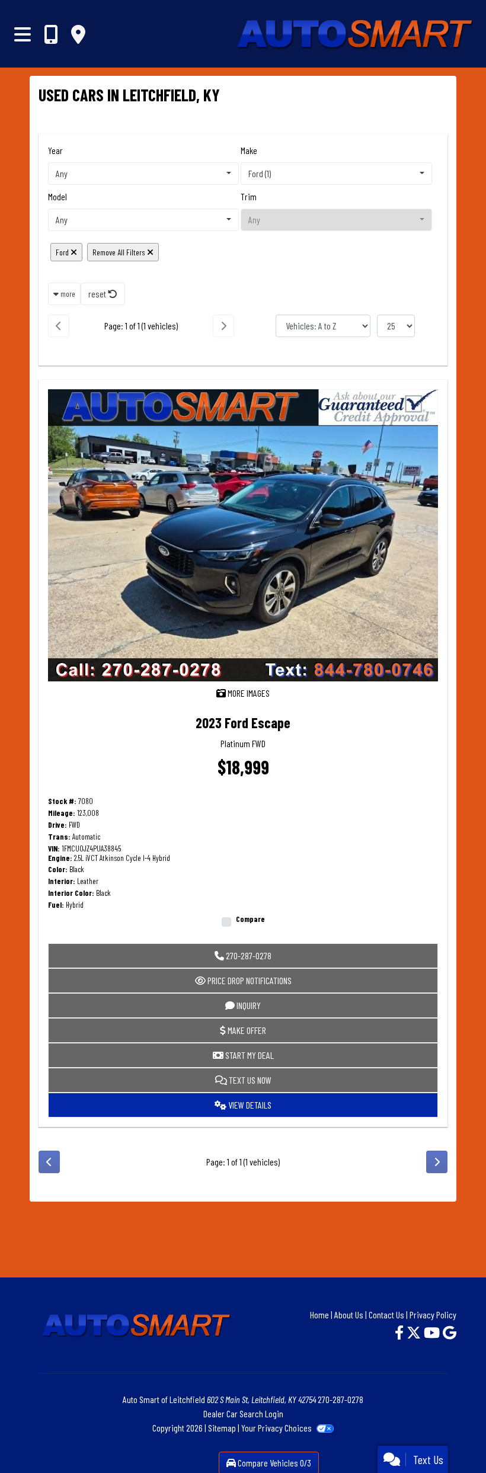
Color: (58, 869)
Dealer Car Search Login (243, 1413)
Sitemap (222, 1427)
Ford (63, 252)
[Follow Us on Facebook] (401, 1332)
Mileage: (61, 813)
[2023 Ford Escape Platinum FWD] (243, 533)
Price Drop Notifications (249, 980)
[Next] (223, 326)
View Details (248, 1104)
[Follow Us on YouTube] (433, 1332)
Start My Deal (248, 1055)
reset (98, 293)
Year (55, 150)
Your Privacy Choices (277, 1427)
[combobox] (143, 173)
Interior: (61, 881)
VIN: (54, 848)
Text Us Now (249, 1079)
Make (249, 150)
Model (57, 196)
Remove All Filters (119, 252)
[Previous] (58, 326)
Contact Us (386, 1314)
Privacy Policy (433, 1314)
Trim (249, 196)
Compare (250, 919)
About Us (348, 1314)
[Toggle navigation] (22, 34)
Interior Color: (71, 893)
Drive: (57, 825)
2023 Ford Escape (243, 722)
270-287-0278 (247, 955)
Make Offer (246, 1030)
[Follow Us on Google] (449, 1332)
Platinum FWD (243, 743)
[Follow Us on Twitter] (415, 1332)
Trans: (59, 836)
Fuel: (56, 905)
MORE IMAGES (248, 693)
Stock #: (62, 801)
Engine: (60, 858)
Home (319, 1314)
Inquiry (248, 1005)
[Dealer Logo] (298, 34)
